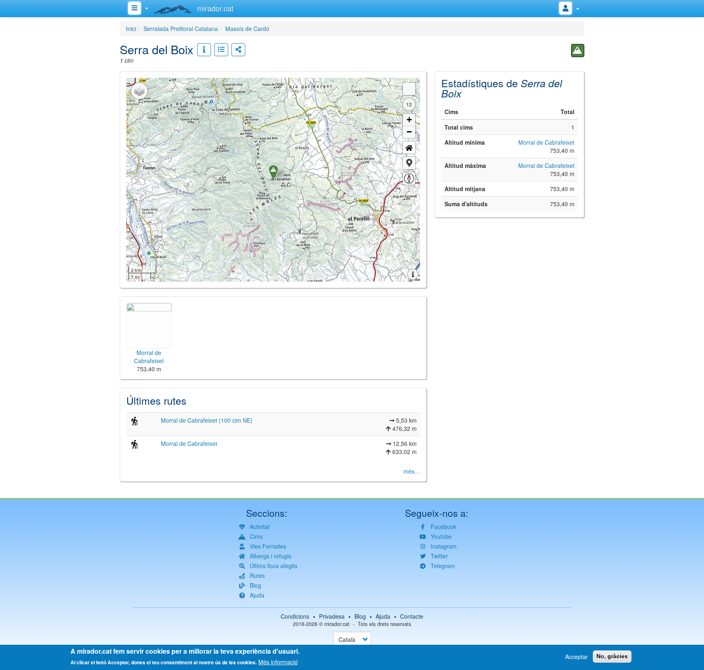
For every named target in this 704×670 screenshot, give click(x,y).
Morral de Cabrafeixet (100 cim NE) (207, 420)
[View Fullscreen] (409, 89)
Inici (131, 28)
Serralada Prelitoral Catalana (180, 28)
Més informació (278, 662)
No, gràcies (612, 656)
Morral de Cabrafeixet (189, 443)
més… (411, 471)
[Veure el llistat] (221, 49)
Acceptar (576, 656)
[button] (409, 163)
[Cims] (577, 50)
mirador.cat (337, 624)
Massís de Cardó (247, 28)
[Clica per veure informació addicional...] (204, 49)
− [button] (409, 132)
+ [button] (409, 120)
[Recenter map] (409, 147)
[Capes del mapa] (139, 91)
